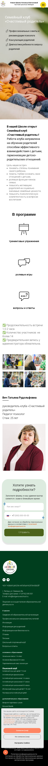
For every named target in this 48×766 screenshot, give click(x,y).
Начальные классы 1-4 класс (12, 656)
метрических (9, 723)
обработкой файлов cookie (15, 716)
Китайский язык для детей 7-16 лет (14, 671)
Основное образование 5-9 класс (13, 660)
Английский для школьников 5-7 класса (16, 682)
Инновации (7, 623)
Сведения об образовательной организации (20, 615)
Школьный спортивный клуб (14, 642)
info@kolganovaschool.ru (18, 596)
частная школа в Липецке (24, 4)
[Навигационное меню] (43, 5)
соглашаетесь (9, 719)
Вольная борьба (7, 706)
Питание (5, 638)
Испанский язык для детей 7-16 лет (16, 689)
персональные (9, 721)
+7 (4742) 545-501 (26, 594)
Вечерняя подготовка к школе (12, 703)
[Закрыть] (5, 752)
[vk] (4, 579)
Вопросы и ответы (10, 646)
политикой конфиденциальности (22, 525)
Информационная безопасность (15, 631)
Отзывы (5, 634)
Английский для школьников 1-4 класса (16, 678)
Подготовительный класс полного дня (15, 663)
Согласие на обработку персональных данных (24, 756)
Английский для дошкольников (13, 675)
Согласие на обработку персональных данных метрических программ (24, 759)
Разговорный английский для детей (14, 693)
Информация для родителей (13, 627)
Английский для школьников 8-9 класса (16, 685)
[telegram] (8, 579)
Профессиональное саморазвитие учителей (20, 619)
